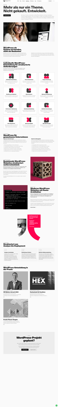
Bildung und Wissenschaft (33, 290)
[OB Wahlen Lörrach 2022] (15, 280)
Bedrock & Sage (32, 207)
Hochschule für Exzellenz (37, 292)
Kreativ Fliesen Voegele (10, 319)
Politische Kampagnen (6, 290)
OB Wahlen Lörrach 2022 (10, 292)
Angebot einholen (7, 15)
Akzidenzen (38, 290)
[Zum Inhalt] (54, 20)
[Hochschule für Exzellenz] (42, 280)
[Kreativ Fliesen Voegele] (15, 308)
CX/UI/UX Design (11, 290)
